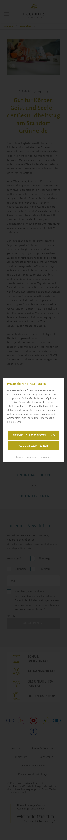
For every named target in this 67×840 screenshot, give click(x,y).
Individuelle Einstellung (33, 435)
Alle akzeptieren (33, 445)
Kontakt (19, 457)
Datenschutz (45, 457)
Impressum (31, 457)
